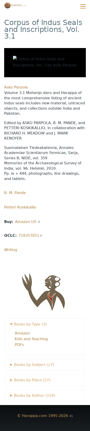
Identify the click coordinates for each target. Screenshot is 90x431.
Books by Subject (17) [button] (34, 364)
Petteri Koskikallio (20, 207)
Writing (10, 250)
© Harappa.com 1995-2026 (42, 416)
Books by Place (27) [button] (32, 380)
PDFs (19, 345)
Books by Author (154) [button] (34, 395)
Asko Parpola (16, 87)
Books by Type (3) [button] (30, 324)
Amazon (26, 222)
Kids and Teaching (31, 339)
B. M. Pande (15, 193)
